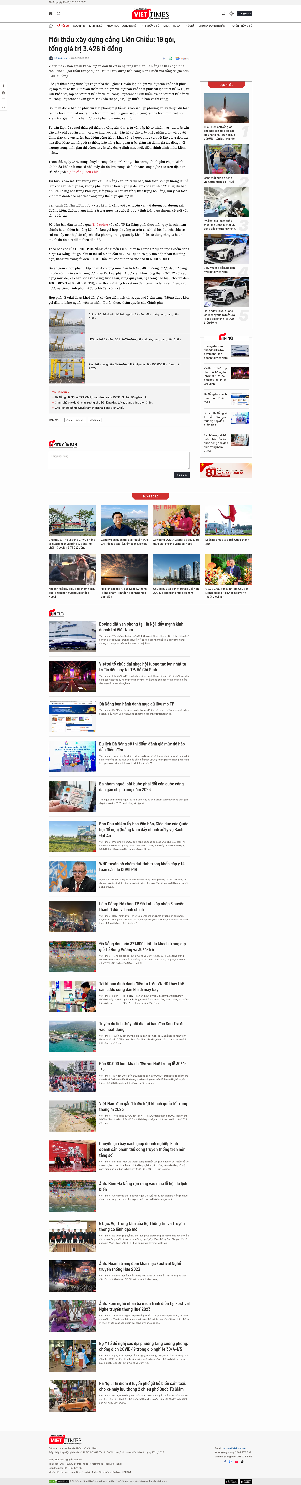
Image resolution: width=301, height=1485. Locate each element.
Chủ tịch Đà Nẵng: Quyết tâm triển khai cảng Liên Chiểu (89, 407)
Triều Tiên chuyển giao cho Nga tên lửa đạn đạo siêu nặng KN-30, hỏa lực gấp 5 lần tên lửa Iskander (220, 132)
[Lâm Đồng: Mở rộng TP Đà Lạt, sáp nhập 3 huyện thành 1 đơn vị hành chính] (72, 916)
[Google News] (182, 58)
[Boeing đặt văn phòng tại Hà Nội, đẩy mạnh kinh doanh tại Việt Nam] (240, 351)
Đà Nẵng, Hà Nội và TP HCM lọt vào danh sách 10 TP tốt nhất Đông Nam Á (101, 397)
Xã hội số (63, 25)
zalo (230, 1461)
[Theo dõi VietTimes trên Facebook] (225, 1461)
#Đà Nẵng (95, 420)
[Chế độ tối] (231, 14)
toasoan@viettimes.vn (233, 1448)
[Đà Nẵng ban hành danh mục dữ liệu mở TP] (240, 399)
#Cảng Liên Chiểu (75, 420)
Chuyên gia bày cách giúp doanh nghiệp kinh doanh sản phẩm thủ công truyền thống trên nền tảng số (142, 1149)
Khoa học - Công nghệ (121, 25)
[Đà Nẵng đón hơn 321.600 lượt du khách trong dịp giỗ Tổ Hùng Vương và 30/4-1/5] (72, 956)
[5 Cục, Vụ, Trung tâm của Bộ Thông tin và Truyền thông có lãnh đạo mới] (72, 1236)
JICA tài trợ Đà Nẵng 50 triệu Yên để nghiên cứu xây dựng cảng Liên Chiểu (135, 339)
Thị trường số (149, 25)
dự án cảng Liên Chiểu (84, 172)
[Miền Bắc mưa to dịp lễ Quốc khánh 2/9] (228, 520)
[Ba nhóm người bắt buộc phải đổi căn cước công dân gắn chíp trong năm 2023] (240, 440)
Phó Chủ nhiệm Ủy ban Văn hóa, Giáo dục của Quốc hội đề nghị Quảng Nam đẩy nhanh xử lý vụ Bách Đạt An (143, 829)
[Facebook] (163, 58)
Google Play (246, 1481)
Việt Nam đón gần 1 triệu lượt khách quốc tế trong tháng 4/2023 (143, 1106)
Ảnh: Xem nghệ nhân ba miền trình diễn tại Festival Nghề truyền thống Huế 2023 (144, 1306)
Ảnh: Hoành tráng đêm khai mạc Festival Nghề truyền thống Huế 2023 (140, 1266)
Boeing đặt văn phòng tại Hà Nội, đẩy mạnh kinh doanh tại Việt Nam (216, 352)
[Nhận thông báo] (224, 14)
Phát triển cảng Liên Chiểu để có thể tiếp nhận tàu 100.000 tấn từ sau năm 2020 (135, 366)
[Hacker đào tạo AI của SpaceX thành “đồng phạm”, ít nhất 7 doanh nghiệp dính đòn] (124, 569)
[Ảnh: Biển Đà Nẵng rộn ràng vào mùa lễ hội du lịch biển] (72, 1196)
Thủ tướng (100, 224)
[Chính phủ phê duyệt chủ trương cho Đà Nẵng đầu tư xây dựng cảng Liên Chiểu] (67, 321)
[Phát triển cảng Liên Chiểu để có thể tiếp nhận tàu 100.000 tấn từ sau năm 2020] (67, 371)
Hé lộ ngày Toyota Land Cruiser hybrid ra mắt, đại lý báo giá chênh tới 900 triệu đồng (220, 316)
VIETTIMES (150, 13)
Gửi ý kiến (182, 475)
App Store (231, 1481)
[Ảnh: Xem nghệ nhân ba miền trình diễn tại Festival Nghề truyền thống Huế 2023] (72, 1316)
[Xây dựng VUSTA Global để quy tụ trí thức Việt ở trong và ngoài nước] (176, 520)
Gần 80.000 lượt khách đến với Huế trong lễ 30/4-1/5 (142, 1066)
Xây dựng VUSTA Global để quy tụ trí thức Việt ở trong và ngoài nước (176, 541)
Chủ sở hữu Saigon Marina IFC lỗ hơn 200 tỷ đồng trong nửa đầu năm (176, 590)
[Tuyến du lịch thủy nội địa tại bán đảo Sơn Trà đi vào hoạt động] (72, 1036)
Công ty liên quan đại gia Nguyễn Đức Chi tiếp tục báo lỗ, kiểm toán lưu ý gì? (124, 541)
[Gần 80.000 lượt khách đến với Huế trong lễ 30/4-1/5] (72, 1076)
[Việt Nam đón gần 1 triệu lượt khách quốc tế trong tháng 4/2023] (72, 1116)
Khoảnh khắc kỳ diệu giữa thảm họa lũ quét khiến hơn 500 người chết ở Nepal (72, 592)
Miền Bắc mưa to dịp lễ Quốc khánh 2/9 (227, 541)
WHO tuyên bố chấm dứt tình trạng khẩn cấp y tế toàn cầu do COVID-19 (142, 866)
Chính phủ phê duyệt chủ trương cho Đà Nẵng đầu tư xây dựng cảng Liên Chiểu (134, 316)
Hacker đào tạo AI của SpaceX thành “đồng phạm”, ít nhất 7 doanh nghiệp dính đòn (124, 592)
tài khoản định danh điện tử (128, 999)
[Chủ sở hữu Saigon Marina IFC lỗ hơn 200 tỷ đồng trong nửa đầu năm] (176, 569)
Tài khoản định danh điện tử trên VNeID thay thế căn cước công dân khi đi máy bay (141, 986)
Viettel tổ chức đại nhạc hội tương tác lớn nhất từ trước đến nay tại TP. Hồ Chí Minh (215, 376)
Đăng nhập (244, 13)
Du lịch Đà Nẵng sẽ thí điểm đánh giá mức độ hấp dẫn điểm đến (215, 419)
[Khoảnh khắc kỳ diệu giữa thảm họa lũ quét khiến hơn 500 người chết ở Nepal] (72, 569)
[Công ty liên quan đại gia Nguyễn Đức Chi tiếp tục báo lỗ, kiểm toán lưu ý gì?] (124, 520)
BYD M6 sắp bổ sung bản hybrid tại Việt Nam (219, 269)
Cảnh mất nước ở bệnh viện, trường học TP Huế (219, 179)
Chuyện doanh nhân (212, 25)
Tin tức (57, 613)
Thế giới (189, 25)
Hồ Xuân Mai (61, 58)
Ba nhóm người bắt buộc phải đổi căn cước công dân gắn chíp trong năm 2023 (216, 443)
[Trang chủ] (51, 25)
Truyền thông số (240, 25)
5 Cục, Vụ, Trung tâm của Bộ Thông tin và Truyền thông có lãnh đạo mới (142, 1226)
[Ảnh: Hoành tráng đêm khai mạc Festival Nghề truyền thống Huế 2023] (72, 1276)
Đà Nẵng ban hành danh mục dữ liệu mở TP (215, 398)
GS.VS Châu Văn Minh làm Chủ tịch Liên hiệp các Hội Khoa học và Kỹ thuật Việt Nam (227, 592)
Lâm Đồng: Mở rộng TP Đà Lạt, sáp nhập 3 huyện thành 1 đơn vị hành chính (141, 906)
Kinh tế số (96, 25)
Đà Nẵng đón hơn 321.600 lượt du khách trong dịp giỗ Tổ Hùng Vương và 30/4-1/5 (142, 946)
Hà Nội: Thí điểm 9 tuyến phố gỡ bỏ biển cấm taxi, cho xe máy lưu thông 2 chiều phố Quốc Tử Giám (142, 1386)
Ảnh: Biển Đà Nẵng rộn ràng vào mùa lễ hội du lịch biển (143, 1186)
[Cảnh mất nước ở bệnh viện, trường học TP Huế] (226, 159)
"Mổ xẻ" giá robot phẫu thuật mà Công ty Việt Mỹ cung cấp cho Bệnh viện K (220, 224)
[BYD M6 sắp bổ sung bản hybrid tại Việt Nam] (226, 249)
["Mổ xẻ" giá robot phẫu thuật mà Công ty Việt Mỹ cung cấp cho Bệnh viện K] (226, 202)
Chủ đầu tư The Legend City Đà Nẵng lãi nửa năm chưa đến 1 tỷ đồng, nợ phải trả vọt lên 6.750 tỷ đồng (72, 543)
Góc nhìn (79, 25)
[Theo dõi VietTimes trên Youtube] (236, 1461)
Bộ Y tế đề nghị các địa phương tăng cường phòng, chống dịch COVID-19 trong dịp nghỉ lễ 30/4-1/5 (143, 1346)
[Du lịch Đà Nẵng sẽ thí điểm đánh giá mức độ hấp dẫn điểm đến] (240, 418)
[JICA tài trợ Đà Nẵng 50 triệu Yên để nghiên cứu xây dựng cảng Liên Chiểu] (67, 346)
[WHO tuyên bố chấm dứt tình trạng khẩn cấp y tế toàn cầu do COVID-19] (72, 876)
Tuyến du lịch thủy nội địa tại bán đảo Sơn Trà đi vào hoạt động (141, 1026)
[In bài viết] (170, 58)
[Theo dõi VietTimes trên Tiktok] (242, 1461)
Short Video (171, 25)
